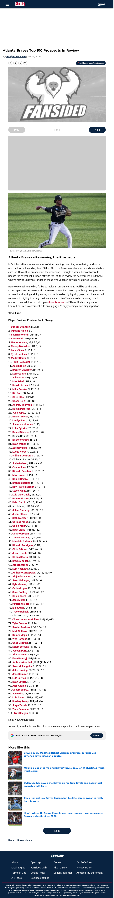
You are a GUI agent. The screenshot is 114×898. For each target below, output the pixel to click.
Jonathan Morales (22, 424)
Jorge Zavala (19, 705)
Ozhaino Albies (19, 330)
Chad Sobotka (20, 642)
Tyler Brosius (19, 623)
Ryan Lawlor (19, 681)
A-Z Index (16, 877)
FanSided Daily (39, 867)
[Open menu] (7, 4)
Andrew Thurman (22, 404)
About (14, 862)
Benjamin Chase (16, 56)
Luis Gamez (19, 697)
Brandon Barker (21, 482)
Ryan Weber (19, 443)
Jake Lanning (20, 670)
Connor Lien (19, 467)
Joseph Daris (19, 650)
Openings (36, 862)
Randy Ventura (20, 439)
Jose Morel (18, 599)
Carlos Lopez (19, 588)
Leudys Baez (19, 420)
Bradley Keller (20, 560)
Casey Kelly (18, 400)
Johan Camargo (21, 510)
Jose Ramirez (56, 302)
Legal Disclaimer (63, 872)
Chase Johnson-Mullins (25, 619)
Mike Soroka (19, 389)
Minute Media (18, 885)
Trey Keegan (21, 713)
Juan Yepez (18, 412)
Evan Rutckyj (19, 658)
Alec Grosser (19, 654)
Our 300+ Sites (84, 862)
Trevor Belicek (20, 611)
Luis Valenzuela (21, 494)
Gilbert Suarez (20, 689)
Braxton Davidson (22, 369)
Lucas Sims (17, 350)
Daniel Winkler (20, 432)
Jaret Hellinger (20, 580)
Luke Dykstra (19, 428)
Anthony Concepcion (23, 572)
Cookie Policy (38, 872)
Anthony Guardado (22, 662)
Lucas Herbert (20, 451)
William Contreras (22, 455)
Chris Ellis (18, 397)
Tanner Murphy (20, 537)
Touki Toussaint (21, 361)
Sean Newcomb (20, 334)
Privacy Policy (84, 867)
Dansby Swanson (20, 326)
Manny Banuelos (20, 346)
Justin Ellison (19, 514)
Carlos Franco (20, 521)
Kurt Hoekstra (20, 568)
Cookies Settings (40, 877)
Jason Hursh (19, 553)
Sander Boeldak (21, 627)
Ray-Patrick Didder (23, 486)
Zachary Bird (19, 447)
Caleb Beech (19, 596)
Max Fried (18, 381)
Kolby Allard (19, 373)
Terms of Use (18, 872)
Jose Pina (17, 693)
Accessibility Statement (89, 872)
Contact (58, 862)
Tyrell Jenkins (19, 354)
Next (97, 129)
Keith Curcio (19, 502)
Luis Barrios (19, 677)
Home (11, 840)
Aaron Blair (17, 338)
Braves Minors (24, 840)
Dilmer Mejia (19, 635)
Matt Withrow (20, 631)
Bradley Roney (20, 701)
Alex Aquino (19, 685)
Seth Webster (20, 518)
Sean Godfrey (20, 592)
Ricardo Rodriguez (22, 545)
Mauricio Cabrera (22, 541)
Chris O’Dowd (19, 549)
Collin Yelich (19, 525)
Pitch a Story (61, 867)
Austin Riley (19, 365)
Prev (16, 129)
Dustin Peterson (21, 408)
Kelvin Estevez (20, 646)
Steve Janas (19, 490)
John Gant (18, 377)
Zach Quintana (20, 709)
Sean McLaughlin (22, 666)
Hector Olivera (19, 342)
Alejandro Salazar (22, 576)
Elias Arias (18, 607)
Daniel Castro (20, 478)
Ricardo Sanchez (21, 471)
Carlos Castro (20, 557)
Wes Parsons (19, 638)
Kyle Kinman (19, 584)
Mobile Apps (18, 867)
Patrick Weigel (20, 603)
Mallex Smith (18, 358)
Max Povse (18, 475)
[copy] (25, 63)
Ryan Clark (18, 529)
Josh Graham (19, 463)
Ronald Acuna (20, 385)
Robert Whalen (20, 498)
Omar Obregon (20, 533)
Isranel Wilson (20, 416)
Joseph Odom (20, 564)
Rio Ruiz (17, 393)
